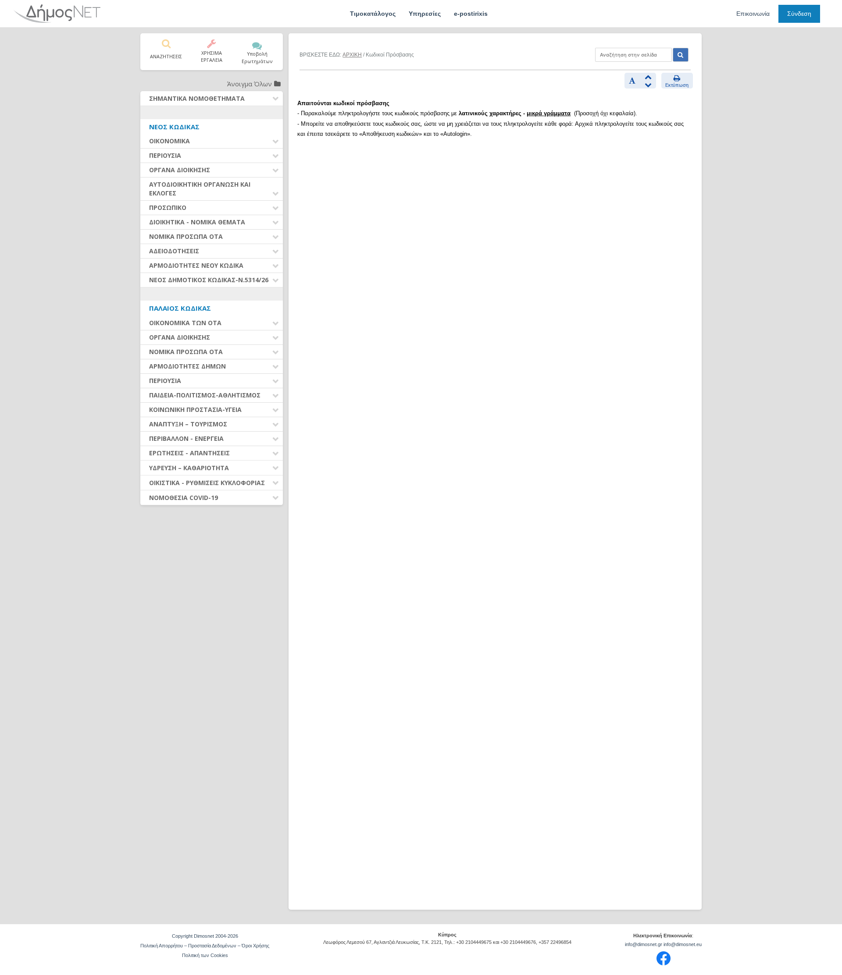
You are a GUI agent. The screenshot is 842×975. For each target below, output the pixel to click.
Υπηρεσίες (425, 13)
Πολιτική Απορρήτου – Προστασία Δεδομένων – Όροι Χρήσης (204, 945)
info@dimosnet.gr (643, 944)
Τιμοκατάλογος (373, 13)
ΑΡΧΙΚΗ (352, 55)
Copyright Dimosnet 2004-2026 (205, 936)
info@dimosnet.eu (683, 944)
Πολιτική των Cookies (205, 955)
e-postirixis (471, 13)
